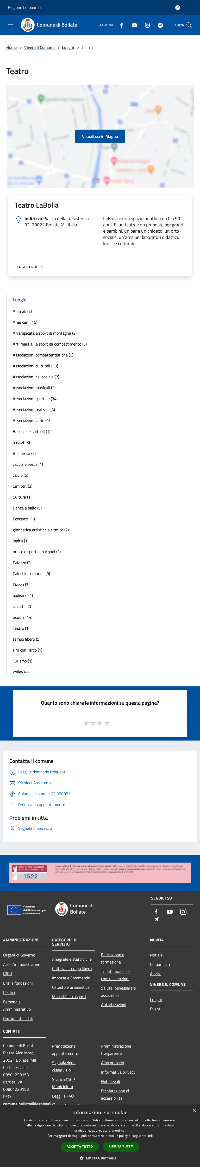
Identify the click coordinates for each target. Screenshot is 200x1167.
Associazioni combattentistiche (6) (43, 355)
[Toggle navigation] (10, 24)
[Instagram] (145, 24)
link (150, 1135)
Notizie (156, 955)
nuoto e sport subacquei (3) (37, 552)
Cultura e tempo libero (72, 968)
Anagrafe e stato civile (72, 959)
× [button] (194, 1110)
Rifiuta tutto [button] (121, 1146)
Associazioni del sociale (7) (36, 377)
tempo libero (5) (26, 639)
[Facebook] (119, 24)
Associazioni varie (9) (31, 420)
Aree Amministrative (21, 964)
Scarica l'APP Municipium (63, 1083)
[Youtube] (132, 24)
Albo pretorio (112, 1063)
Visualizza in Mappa (100, 136)
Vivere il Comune (39, 47)
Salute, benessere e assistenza (118, 991)
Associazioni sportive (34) (35, 399)
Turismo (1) (22, 661)
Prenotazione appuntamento (65, 1049)
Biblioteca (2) (24, 453)
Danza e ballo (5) (27, 508)
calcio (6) (20, 475)
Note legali (110, 1081)
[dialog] (100, 1136)
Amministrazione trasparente (116, 1049)
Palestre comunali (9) (31, 573)
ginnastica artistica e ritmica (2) (41, 530)
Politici (9, 992)
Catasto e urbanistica (71, 987)
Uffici (7, 974)
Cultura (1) (22, 497)
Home (11, 47)
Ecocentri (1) (24, 519)
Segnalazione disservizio (64, 1066)
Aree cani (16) (25, 322)
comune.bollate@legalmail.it (29, 1104)
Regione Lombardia (25, 7)
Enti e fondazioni (18, 983)
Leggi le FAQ (63, 1096)
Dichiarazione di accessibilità (115, 1094)
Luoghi (68, 47)
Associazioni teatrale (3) (34, 409)
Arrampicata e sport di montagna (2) (45, 333)
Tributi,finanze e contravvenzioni (115, 975)
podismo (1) (23, 595)
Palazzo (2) (22, 562)
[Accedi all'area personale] (178, 8)
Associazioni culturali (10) (35, 366)
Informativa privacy (118, 1072)
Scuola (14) (22, 617)
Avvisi (155, 974)
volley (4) (21, 672)
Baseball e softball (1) (31, 431)
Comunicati (160, 964)
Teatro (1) (21, 628)
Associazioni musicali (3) (34, 388)
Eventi (155, 1009)
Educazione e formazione (112, 958)
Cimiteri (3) (22, 486)
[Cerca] (189, 25)
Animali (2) (22, 311)
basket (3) (21, 442)
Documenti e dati (18, 1018)
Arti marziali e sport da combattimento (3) (50, 344)
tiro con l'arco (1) (27, 650)
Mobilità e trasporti (69, 996)
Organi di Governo (19, 955)
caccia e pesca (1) (28, 464)
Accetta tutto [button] (80, 1146)
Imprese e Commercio (71, 978)
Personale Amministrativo (17, 1005)
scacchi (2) (22, 606)
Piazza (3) (21, 584)
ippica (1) (20, 541)
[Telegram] (158, 24)
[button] (100, 1158)
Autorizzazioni (113, 1005)
